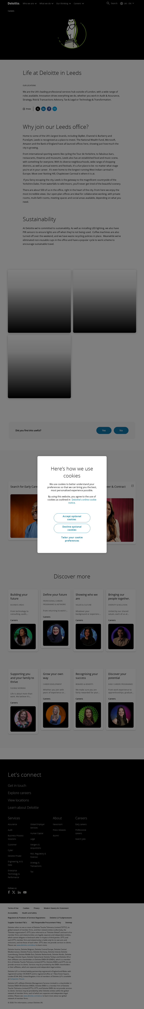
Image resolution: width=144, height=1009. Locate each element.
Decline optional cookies (72, 528)
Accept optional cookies (72, 518)
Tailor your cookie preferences (72, 539)
